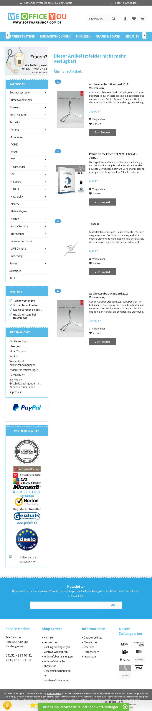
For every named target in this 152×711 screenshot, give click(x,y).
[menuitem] (142, 18)
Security (14, 122)
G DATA (15, 189)
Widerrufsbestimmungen (23, 370)
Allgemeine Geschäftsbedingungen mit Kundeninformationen (25, 383)
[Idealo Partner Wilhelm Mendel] (27, 539)
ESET (14, 174)
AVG (13, 159)
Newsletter (90, 642)
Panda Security (19, 226)
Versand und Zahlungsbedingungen (22, 363)
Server (13, 263)
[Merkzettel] (134, 18)
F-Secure (16, 181)
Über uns (14, 346)
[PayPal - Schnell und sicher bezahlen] (27, 407)
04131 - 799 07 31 (19, 655)
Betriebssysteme (19, 92)
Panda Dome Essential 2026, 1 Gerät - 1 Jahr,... (114, 155)
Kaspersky (17, 196)
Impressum (15, 392)
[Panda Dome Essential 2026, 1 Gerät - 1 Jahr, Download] (70, 179)
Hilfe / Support (18, 351)
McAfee (15, 204)
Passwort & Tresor (21, 241)
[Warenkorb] (142, 18)
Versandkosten (54, 693)
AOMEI (14, 144)
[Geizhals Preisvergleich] (27, 518)
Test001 (94, 224)
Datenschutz (17, 375)
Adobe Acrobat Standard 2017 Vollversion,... (108, 86)
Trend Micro (17, 233)
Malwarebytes (19, 211)
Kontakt (14, 356)
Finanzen (14, 107)
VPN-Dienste (18, 248)
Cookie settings (18, 341)
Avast (14, 152)
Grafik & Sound (18, 115)
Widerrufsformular (54, 661)
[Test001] (70, 249)
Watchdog (17, 256)
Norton (15, 219)
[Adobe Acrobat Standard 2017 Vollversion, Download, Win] (70, 109)
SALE (12, 278)
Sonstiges (15, 271)
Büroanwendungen (20, 100)
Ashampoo (17, 137)
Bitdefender (18, 167)
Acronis (15, 129)
